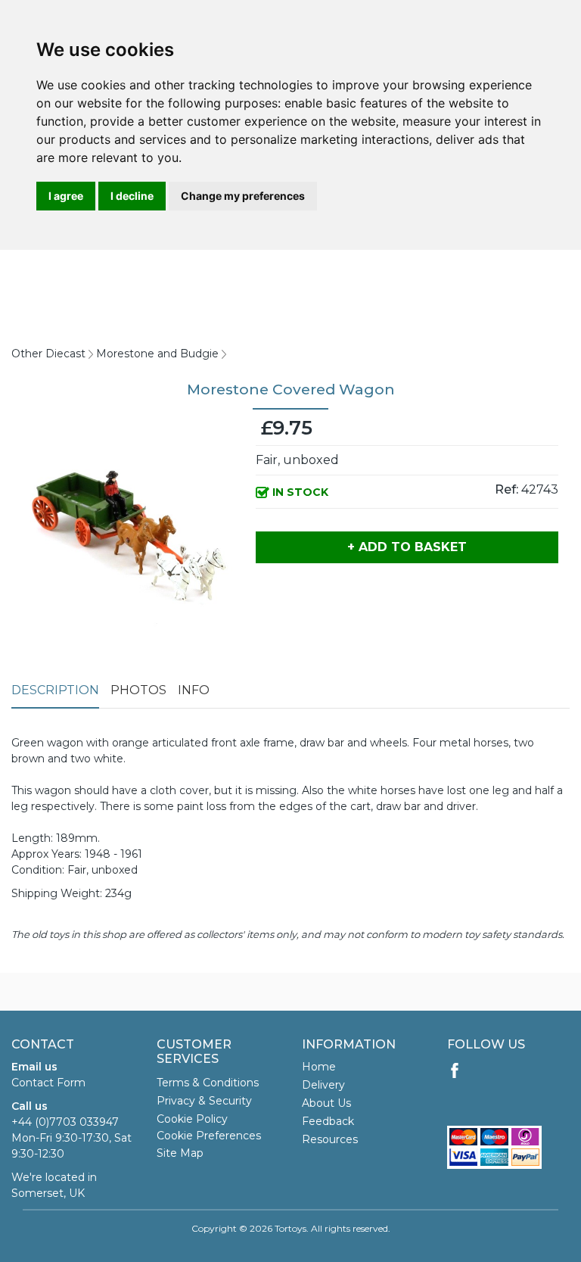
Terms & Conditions (208, 1082)
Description (55, 690)
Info (194, 690)
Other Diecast (48, 353)
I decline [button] (132, 195)
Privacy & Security (204, 1101)
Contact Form (48, 1082)
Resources (330, 1139)
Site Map (180, 1153)
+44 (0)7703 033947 (65, 1122)
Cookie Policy (192, 1119)
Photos (138, 690)
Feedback (328, 1121)
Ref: (506, 489)
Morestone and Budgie (157, 353)
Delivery (323, 1085)
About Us (326, 1103)
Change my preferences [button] (243, 195)
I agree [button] (65, 195)
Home (319, 1066)
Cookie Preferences (209, 1135)
